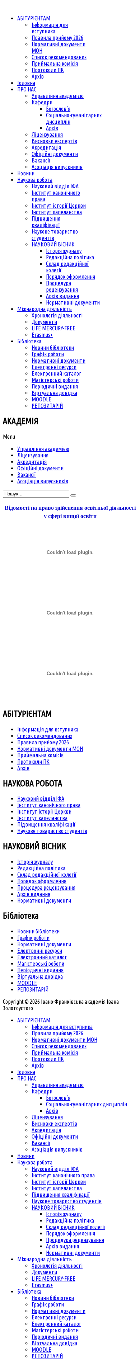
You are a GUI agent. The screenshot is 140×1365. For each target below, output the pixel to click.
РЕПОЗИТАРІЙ (32, 989)
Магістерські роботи (40, 963)
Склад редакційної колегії (46, 874)
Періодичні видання (40, 970)
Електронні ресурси (39, 950)
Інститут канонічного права (48, 805)
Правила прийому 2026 (43, 742)
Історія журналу (35, 861)
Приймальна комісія (40, 755)
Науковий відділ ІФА (40, 798)
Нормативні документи (44, 900)
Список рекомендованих (44, 736)
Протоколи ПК (33, 761)
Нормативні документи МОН (50, 748)
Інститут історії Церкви (44, 811)
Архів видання (33, 894)
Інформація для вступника (47, 729)
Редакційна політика (41, 868)
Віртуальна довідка (40, 976)
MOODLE (27, 983)
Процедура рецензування (46, 887)
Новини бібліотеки (38, 931)
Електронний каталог (42, 957)
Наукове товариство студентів (52, 831)
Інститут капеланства (42, 818)
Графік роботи (33, 938)
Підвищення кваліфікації (46, 824)
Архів (23, 768)
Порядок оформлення (41, 881)
